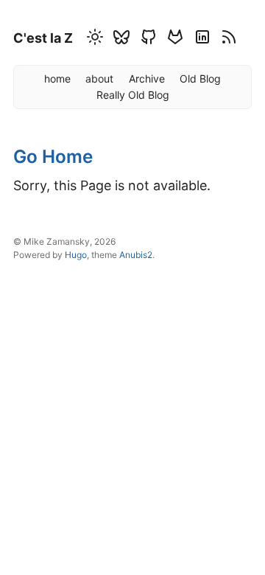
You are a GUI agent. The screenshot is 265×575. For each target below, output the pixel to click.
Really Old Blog (132, 94)
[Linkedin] (200, 40)
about (99, 78)
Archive (147, 78)
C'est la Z (43, 38)
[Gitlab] (173, 40)
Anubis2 (135, 254)
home (57, 78)
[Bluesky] (119, 40)
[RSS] (226, 40)
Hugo (76, 254)
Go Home (53, 156)
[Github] (146, 40)
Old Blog (200, 78)
